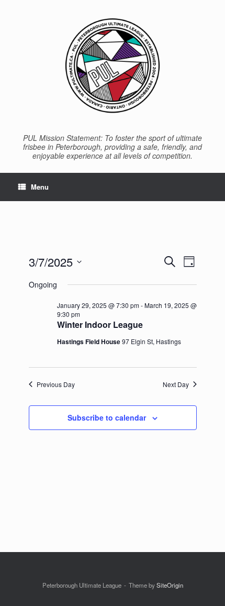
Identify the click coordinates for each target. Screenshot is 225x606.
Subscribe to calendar (107, 417)
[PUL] (112, 65)
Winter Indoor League (100, 324)
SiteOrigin (169, 585)
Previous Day (56, 384)
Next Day (176, 384)
